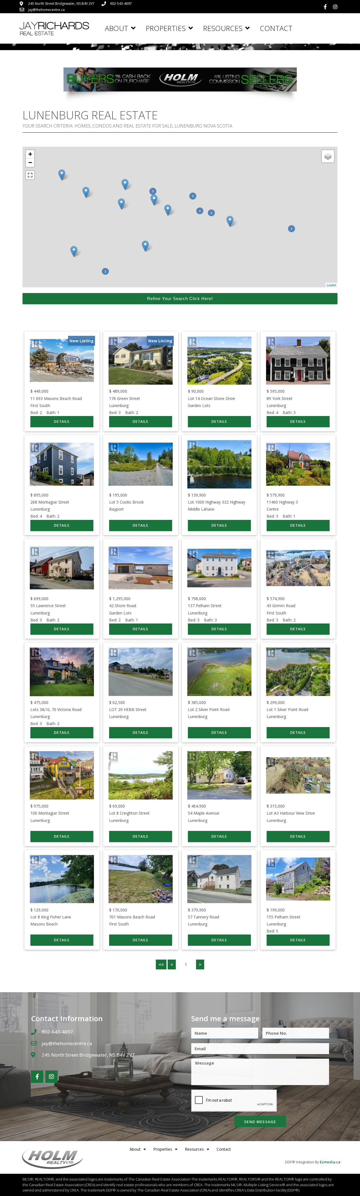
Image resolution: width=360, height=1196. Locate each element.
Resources (222, 28)
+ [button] (30, 154)
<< (161, 964)
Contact (276, 28)
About (116, 28)
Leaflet (331, 285)
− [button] (30, 162)
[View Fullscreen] (30, 175)
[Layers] (328, 156)
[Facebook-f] (325, 7)
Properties (166, 28)
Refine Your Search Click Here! (180, 298)
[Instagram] (335, 7)
